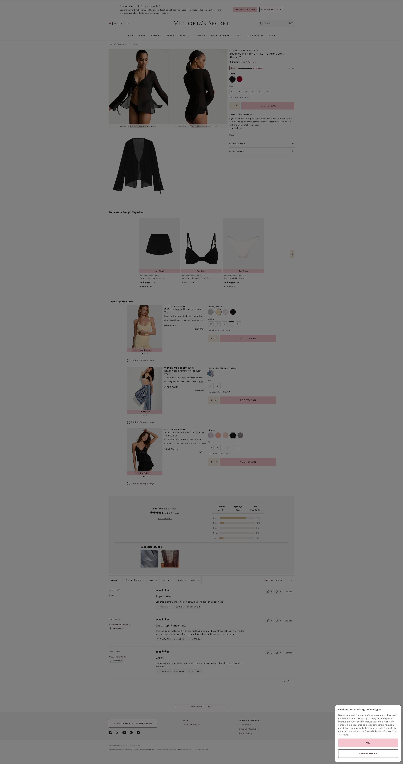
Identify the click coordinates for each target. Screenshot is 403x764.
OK (368, 742)
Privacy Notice (371, 731)
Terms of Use (390, 731)
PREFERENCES (368, 753)
